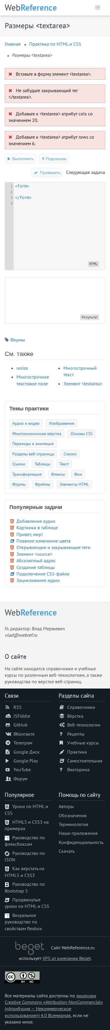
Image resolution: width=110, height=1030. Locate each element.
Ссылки (18, 464)
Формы (17, 340)
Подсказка (55, 158)
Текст (64, 464)
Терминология (73, 824)
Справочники (81, 707)
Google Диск (26, 752)
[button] (97, 7)
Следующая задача (85, 172)
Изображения (61, 423)
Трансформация (27, 474)
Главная (13, 44)
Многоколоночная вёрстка (36, 433)
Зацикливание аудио (38, 580)
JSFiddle (21, 716)
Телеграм (22, 743)
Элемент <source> (34, 554)
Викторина (78, 769)
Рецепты (75, 734)
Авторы (66, 806)
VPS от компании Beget (67, 958)
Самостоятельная (84, 761)
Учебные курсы (83, 743)
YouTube (22, 769)
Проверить (49, 172)
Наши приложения (78, 833)
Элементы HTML (74, 484)
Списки (70, 454)
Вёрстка (75, 716)
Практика (77, 752)
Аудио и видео (26, 423)
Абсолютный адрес (36, 560)
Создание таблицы (35, 567)
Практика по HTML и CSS (55, 44)
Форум (20, 779)
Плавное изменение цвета (43, 541)
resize (22, 368)
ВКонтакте (24, 734)
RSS (17, 707)
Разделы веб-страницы (33, 454)
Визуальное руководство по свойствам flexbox (23, 921)
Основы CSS (81, 433)
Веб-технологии (83, 725)
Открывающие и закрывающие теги (53, 547)
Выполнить (22, 158)
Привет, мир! (29, 534)
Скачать (67, 851)
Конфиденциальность (81, 842)
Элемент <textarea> (82, 384)
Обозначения (73, 815)
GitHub (20, 725)
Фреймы (42, 484)
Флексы (58, 474)
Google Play (25, 761)
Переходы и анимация (33, 443)
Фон (78, 474)
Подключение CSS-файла (42, 574)
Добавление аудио (35, 521)
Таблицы (42, 464)
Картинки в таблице (37, 527)
